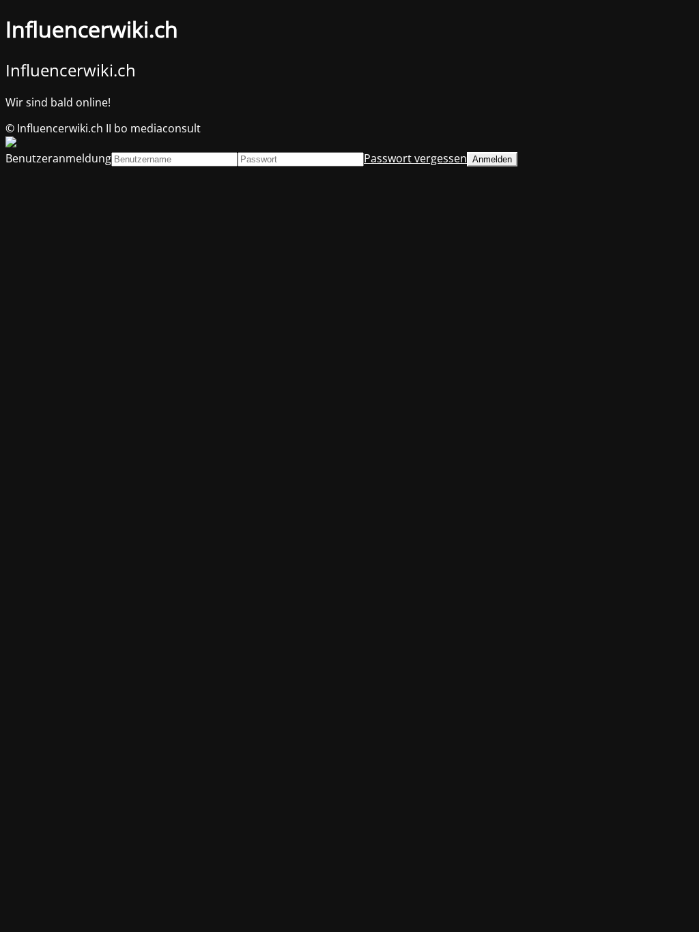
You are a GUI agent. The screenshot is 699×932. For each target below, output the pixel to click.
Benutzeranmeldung (58, 158)
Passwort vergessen (415, 158)
